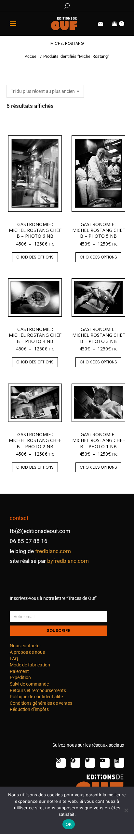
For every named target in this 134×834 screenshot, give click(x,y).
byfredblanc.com (68, 561)
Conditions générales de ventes (41, 703)
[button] (96, 5)
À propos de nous (27, 652)
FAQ (14, 658)
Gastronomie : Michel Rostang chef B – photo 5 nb (98, 230)
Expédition (20, 677)
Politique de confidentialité (36, 696)
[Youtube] (105, 763)
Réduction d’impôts (29, 709)
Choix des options (35, 257)
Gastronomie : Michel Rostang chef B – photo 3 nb (98, 335)
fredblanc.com (53, 551)
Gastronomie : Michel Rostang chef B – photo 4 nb (35, 335)
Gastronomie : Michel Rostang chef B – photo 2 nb (35, 440)
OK (69, 824)
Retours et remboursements (38, 690)
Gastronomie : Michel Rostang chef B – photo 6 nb (35, 230)
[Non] (126, 810)
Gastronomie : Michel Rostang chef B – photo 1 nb (98, 440)
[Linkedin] (119, 763)
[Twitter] (90, 763)
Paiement (19, 671)
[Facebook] (75, 763)
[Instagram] (61, 763)
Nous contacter (25, 645)
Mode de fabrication (30, 664)
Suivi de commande (29, 684)
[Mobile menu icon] (13, 23)
